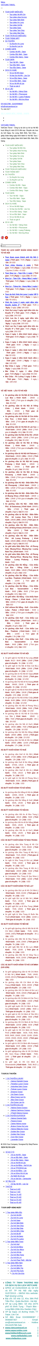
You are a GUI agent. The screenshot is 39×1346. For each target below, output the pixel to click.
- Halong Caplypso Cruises (20, 1110)
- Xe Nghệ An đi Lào (17, 1176)
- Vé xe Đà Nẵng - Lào (18, 1170)
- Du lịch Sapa (15, 1220)
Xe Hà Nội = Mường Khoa (19, 99)
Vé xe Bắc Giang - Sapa (18, 78)
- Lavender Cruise (16, 1139)
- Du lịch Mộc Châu (17, 1231)
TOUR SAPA (9, 59)
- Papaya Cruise (16, 1121)
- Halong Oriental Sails (18, 1118)
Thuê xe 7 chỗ (15, 1192)
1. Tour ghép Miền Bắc (14, 1212)
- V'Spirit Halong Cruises (19, 1113)
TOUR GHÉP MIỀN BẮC (14, 12)
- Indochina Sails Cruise (18, 1086)
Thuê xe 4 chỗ (15, 1189)
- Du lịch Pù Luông (17, 1239)
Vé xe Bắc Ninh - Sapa (18, 81)
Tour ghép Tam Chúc (17, 30)
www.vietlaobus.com (16, 1338)
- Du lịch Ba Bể (15, 1233)
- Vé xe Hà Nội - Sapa (18, 1154)
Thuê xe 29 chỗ (15, 1197)
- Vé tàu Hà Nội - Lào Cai (19, 1184)
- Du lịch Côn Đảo (17, 1273)
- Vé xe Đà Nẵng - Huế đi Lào (21, 1165)
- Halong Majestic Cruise (19, 1129)
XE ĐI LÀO (9, 89)
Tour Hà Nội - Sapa (16, 62)
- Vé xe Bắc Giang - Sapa (19, 1160)
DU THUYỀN (10, 41)
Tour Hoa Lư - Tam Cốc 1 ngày (18, 273)
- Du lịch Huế (15, 1244)
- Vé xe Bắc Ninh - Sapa (19, 1157)
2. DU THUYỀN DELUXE (14, 1105)
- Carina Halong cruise (18, 1123)
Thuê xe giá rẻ (15, 86)
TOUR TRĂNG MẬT (12, 38)
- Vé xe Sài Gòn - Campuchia (20, 1178)
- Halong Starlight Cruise (19, 1081)
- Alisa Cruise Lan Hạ (18, 1097)
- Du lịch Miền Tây (16, 1268)
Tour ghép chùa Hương (18, 17)
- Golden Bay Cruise (17, 1131)
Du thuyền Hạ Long (17, 43)
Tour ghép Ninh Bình (17, 20)
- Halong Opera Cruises (18, 1107)
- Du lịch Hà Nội (15, 1215)
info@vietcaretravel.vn (9, 106)
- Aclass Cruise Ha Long (19, 1126)
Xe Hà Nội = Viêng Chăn (18, 91)
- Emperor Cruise (16, 1092)
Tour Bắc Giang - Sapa (18, 67)
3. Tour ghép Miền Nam (14, 1263)
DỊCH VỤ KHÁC (11, 70)
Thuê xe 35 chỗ (15, 1200)
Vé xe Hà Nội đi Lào (17, 83)
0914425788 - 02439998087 (12, 104)
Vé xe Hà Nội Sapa (17, 73)
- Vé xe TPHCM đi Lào (18, 1168)
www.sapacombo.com (16, 1330)
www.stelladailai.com (21, 1336)
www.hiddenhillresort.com (18, 1333)
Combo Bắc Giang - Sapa (19, 57)
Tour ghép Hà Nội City (18, 14)
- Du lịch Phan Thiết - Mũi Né (20, 1260)
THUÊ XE (9, 1186)
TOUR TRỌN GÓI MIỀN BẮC (15, 35)
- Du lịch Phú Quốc (17, 1271)
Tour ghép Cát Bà (16, 25)
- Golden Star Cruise (17, 1134)
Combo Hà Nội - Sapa (18, 51)
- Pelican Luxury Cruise (18, 1089)
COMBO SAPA (10, 49)
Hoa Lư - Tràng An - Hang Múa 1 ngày (21, 286)
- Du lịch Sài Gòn (16, 1265)
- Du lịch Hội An (15, 1252)
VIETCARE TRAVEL (8, 5)
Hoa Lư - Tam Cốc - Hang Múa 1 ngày (21, 278)
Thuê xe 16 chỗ (15, 1194)
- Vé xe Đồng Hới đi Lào (19, 1173)
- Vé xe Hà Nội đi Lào (18, 1162)
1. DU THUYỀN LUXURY (14, 1078)
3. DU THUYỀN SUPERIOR (15, 1115)
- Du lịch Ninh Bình (16, 1223)
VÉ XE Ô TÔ (10, 1152)
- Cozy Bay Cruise (16, 1137)
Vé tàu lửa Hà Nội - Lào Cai (20, 75)
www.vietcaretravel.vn (16, 1328)
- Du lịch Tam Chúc (17, 1225)
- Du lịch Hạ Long (16, 1217)
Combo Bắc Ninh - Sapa (18, 54)
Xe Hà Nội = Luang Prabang (20, 96)
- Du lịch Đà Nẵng (16, 1247)
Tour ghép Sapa (15, 28)
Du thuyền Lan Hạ (16, 46)
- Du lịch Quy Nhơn (17, 1249)
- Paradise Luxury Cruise (19, 1084)
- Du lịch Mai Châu (16, 1228)
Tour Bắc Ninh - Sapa (17, 65)
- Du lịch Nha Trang (17, 1255)
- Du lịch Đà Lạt (15, 1257)
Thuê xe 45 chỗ (15, 1202)
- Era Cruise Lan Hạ (17, 1102)
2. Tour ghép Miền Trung (14, 1241)
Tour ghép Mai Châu (17, 33)
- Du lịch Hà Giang (16, 1236)
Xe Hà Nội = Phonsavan (18, 94)
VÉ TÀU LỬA (10, 1181)
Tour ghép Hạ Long (17, 22)
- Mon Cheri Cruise (17, 1099)
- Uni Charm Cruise (17, 1094)
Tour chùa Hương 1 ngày (18, 265)
